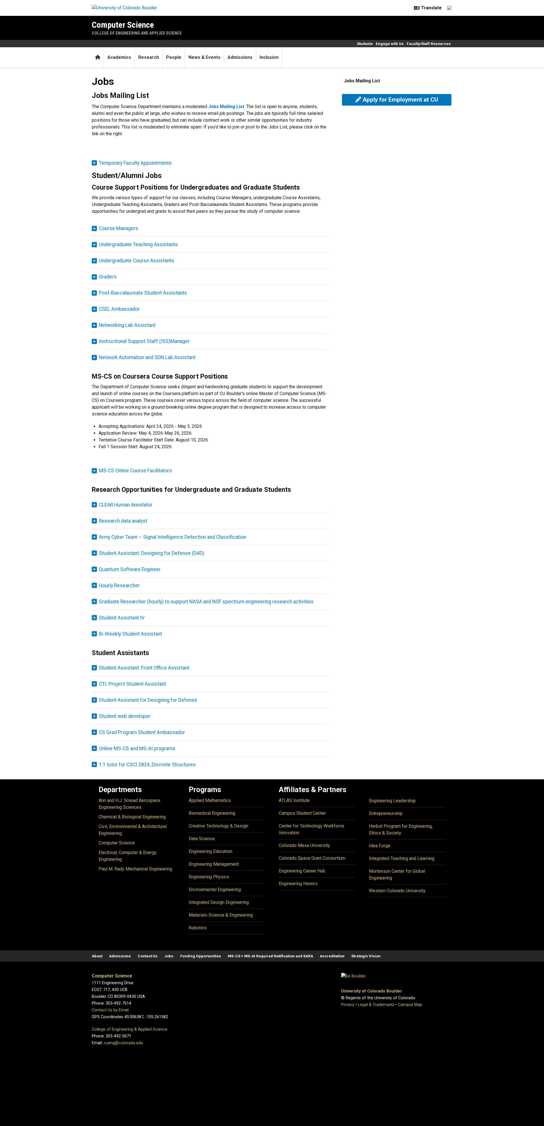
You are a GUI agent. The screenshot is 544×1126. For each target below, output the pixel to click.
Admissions (240, 57)
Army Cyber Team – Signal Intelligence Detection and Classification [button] (172, 537)
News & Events (204, 57)
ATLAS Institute (294, 800)
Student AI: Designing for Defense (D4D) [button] (151, 553)
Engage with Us (390, 43)
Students (365, 43)
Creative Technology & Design (218, 826)
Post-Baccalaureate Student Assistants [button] (143, 293)
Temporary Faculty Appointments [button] (135, 163)
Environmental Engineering (215, 889)
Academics (119, 57)
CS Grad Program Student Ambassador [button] (142, 732)
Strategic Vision (366, 956)
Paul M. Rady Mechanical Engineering (135, 869)
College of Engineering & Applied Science (129, 1029)
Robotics (198, 927)
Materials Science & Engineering (221, 915)
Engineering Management (214, 864)
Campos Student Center (302, 813)
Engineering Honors (298, 883)
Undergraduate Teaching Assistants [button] (138, 244)
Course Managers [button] (118, 228)
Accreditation (332, 956)
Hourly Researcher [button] (119, 585)
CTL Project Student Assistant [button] (132, 684)
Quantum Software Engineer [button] (130, 569)
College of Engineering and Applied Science (137, 33)
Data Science (202, 838)
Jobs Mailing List (362, 80)
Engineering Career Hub (302, 871)
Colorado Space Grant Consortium (312, 858)
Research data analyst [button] (123, 521)
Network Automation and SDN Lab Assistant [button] (147, 357)
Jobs (168, 956)
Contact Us (148, 956)
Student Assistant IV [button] (121, 618)
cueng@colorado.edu (123, 1043)
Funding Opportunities (200, 956)
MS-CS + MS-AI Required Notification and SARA (270, 956)
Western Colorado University (397, 890)
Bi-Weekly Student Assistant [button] (130, 634)
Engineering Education (210, 851)
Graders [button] (108, 277)
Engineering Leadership (392, 800)
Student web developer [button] (124, 716)
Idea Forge (379, 845)
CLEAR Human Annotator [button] (125, 505)
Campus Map (410, 1004)
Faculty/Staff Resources (429, 43)
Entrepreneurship (386, 813)
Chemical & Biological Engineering (132, 817)
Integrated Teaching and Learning (401, 858)
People (173, 57)
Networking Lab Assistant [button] (127, 325)
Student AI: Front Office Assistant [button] (144, 668)
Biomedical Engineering (212, 813)
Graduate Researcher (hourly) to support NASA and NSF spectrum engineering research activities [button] (206, 601)
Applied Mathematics (210, 800)
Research (148, 57)
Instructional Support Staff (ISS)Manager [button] (144, 341)
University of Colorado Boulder (371, 991)
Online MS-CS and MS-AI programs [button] (137, 748)
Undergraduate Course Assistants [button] (136, 260)
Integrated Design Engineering (219, 902)
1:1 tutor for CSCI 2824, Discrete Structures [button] (147, 764)
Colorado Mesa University (304, 845)
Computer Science (123, 25)
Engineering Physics (209, 877)
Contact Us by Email (110, 1010)
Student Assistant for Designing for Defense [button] (148, 700)
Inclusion (269, 57)
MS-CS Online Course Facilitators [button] (135, 470)
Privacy (347, 1004)
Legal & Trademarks (376, 1004)
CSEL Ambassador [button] (119, 309)
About (97, 956)
